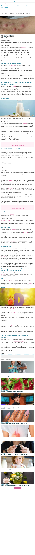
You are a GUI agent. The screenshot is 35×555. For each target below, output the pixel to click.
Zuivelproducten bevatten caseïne (7, 130)
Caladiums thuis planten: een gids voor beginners (12, 391)
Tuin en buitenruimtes (4, 390)
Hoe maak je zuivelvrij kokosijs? (18, 145)
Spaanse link (23, 47)
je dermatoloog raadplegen (19, 341)
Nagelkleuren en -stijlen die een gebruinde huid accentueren (14, 423)
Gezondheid (2, 3)
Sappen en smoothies (4, 484)
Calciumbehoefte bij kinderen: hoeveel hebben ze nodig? (13, 469)
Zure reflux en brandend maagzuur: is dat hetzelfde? (12, 439)
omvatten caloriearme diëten (13, 241)
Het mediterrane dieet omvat (6, 220)
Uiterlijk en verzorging (5, 422)
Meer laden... (17, 487)
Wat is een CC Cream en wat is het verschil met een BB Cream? (15, 454)
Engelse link (12, 65)
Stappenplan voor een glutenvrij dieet (18, 208)
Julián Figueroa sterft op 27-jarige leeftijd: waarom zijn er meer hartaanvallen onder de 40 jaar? (15, 407)
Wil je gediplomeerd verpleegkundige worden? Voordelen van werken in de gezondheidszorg (17, 375)
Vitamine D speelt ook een (15, 308)
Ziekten (6, 3)
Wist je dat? (3, 453)
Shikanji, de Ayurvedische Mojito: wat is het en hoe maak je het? (15, 485)
